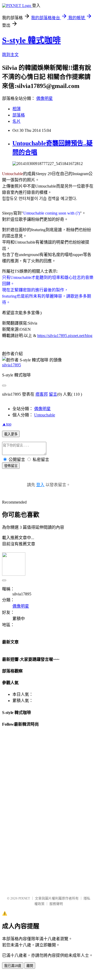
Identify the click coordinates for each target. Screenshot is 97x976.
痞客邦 (41, 394)
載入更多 (11, 434)
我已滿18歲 (12, 966)
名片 (16, 121)
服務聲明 (56, 904)
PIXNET (24, 898)
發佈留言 (11, 466)
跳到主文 (10, 54)
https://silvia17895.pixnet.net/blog (64, 335)
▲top (6, 424)
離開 (29, 966)
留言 (53, 394)
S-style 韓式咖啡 (31, 40)
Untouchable (44, 415)
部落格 (18, 115)
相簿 (16, 109)
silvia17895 (11, 365)
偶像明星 (44, 98)
